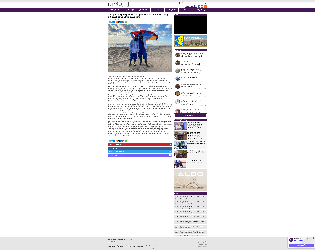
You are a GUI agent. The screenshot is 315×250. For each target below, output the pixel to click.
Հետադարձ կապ (202, 242)
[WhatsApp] (126, 22)
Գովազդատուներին (201, 244)
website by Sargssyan (202, 246)
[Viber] (123, 22)
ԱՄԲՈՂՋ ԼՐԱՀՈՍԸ (190, 115)
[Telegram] (110, 22)
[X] (119, 22)
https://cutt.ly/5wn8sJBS (298, 240)
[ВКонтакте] (114, 22)
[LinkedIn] (121, 22)
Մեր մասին (204, 241)
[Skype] (112, 22)
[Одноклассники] (117, 22)
